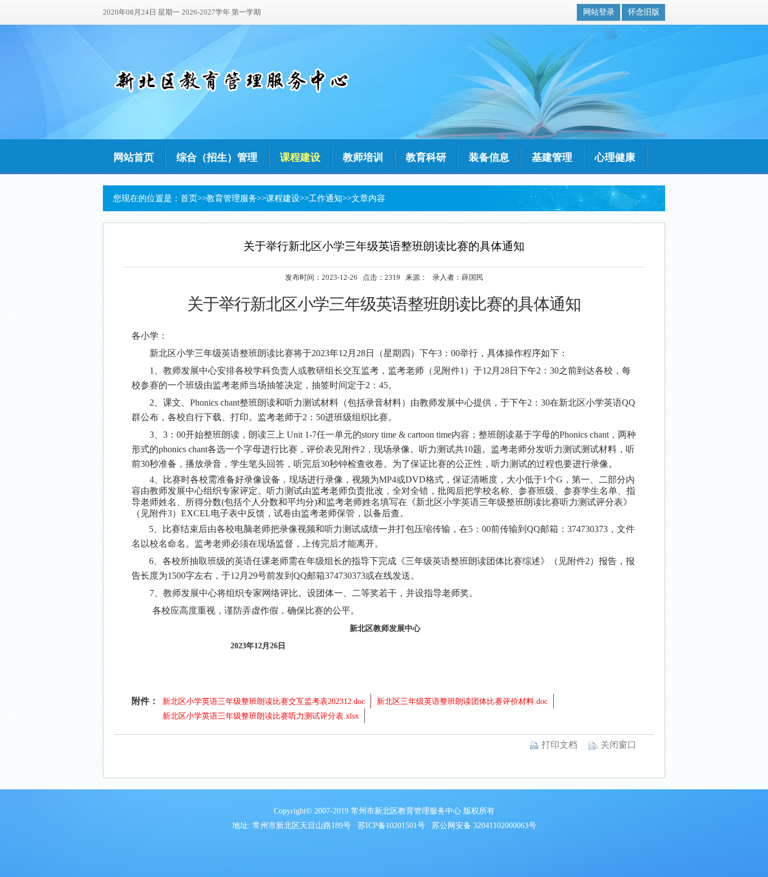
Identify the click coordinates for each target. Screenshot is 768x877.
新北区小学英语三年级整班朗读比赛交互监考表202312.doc (263, 701)
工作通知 (325, 198)
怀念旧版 (643, 12)
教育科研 (426, 157)
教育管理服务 (231, 198)
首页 (188, 198)
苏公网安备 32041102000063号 (484, 825)
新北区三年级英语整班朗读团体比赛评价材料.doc (462, 701)
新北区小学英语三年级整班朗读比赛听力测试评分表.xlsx (260, 716)
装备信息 (489, 157)
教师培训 (363, 157)
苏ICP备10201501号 (391, 825)
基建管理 (552, 157)
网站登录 (599, 12)
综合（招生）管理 (217, 157)
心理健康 (615, 157)
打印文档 (558, 744)
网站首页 (134, 157)
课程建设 (300, 157)
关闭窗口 (617, 744)
